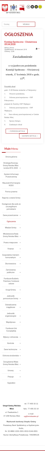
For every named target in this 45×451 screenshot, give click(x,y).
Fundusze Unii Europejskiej (11, 329)
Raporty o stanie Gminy (11, 198)
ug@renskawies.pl (31, 416)
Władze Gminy (10, 228)
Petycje (11, 377)
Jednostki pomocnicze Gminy (10, 297)
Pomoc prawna (11, 192)
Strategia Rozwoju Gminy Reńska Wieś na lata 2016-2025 (10, 165)
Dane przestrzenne (10, 215)
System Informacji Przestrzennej (11, 175)
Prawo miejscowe (11, 243)
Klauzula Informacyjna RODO (11, 184)
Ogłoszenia (11, 221)
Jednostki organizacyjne (10, 314)
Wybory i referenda (10, 337)
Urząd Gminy (11, 290)
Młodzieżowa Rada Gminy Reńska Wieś (10, 235)
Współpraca (10, 322)
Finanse (11, 249)
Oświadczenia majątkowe (10, 306)
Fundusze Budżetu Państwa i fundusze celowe (11, 281)
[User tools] (37, 49)
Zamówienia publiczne (11, 271)
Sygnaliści (11, 383)
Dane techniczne (10, 349)
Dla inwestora (10, 264)
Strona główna (11, 157)
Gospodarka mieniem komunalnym (10, 256)
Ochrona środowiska (11, 356)
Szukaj (26, 24)
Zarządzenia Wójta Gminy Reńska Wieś (10, 363)
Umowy (11, 371)
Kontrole (10, 343)
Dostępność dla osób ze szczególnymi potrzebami (11, 206)
